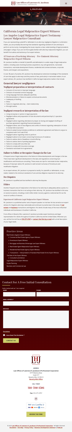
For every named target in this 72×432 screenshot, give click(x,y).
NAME (5, 290)
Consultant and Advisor (17, 258)
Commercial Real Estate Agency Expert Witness (25, 237)
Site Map (20, 427)
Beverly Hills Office (36, 379)
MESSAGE (6, 309)
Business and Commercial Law (16, 266)
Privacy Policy (29, 427)
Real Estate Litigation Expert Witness (18, 235)
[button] (66, 3)
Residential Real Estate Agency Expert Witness (25, 250)
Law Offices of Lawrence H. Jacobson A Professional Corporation (32, 426)
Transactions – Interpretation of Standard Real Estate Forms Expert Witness (34, 253)
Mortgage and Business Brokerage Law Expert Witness (27, 243)
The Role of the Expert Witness (17, 255)
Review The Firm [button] (36, 414)
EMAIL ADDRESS (8, 299)
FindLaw (59, 427)
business (15, 208)
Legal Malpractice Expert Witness (17, 261)
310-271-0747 (37, 9)
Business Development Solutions (45, 427)
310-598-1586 (36, 387)
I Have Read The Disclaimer (15, 335)
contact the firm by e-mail (42, 219)
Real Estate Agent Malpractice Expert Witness (24, 247)
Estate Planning (12, 263)
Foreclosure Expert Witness (19, 240)
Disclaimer (6, 331)
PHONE (38, 290)
